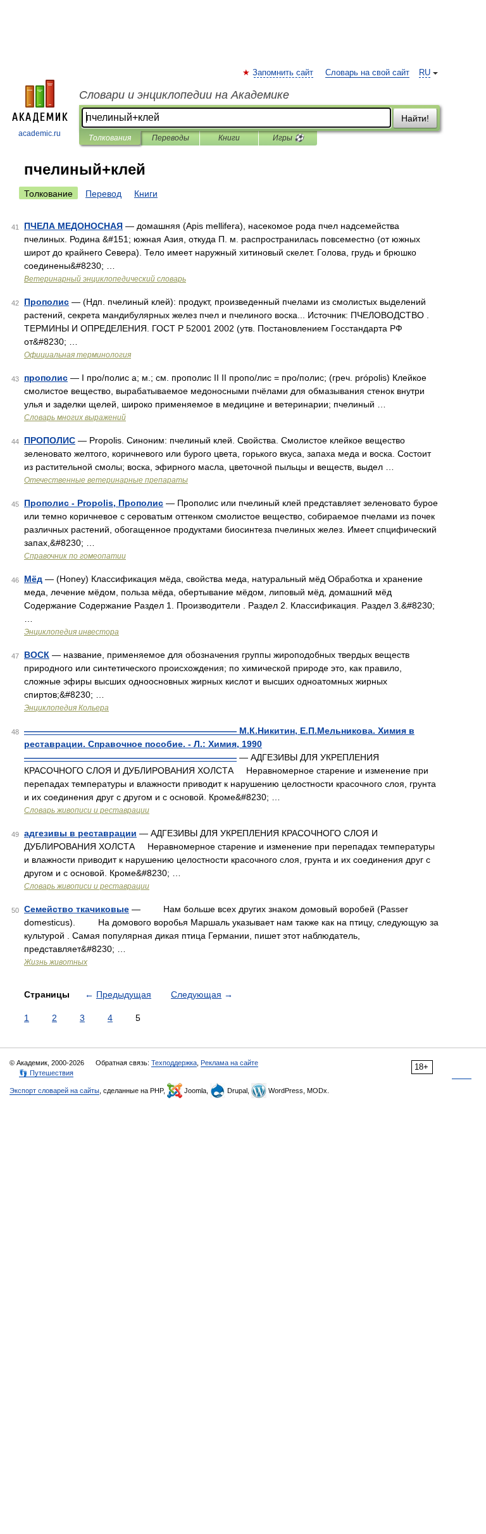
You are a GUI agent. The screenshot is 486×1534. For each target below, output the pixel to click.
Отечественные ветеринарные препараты (106, 480)
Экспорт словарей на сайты (54, 1090)
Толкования (110, 137)
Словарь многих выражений (75, 417)
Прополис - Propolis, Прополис (93, 503)
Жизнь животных (55, 962)
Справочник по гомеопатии (75, 556)
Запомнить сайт (283, 72)
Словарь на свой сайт (367, 72)
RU (424, 72)
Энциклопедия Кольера (66, 707)
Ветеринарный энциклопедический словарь (105, 279)
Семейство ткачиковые (76, 909)
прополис (46, 378)
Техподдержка (174, 1063)
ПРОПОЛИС (49, 440)
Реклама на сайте (229, 1063)
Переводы (170, 137)
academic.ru (39, 133)
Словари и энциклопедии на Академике (184, 95)
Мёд (33, 579)
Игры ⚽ (288, 137)
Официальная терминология (77, 354)
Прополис (46, 302)
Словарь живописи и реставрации (86, 810)
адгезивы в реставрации (80, 833)
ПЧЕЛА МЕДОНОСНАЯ (73, 226)
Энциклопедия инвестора (71, 632)
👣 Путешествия (46, 1073)
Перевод (103, 194)
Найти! (415, 118)
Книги (229, 137)
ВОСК (36, 655)
